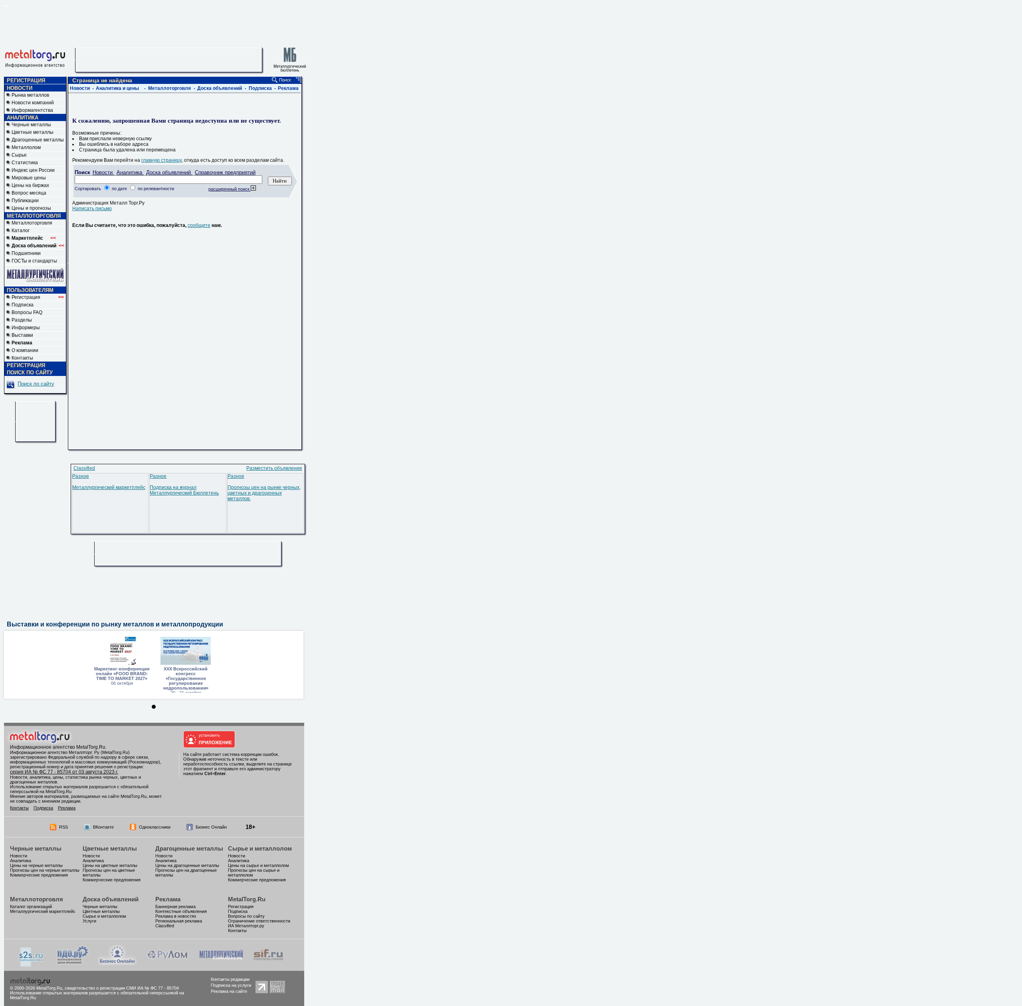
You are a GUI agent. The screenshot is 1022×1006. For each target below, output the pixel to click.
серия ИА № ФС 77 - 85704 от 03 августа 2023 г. (64, 772)
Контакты (22, 358)
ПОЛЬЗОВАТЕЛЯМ (30, 290)
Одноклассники (154, 827)
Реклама (288, 88)
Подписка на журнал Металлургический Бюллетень (184, 490)
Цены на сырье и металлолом (258, 865)
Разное (80, 476)
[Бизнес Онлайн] (117, 963)
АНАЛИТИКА (22, 118)
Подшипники (26, 253)
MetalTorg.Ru (246, 899)
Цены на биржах (30, 185)
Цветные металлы (32, 132)
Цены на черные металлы (36, 865)
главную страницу (161, 160)
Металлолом (26, 147)
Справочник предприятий (225, 172)
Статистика (25, 162)
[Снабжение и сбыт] (32, 965)
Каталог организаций (31, 906)
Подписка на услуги (231, 985)
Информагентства (32, 110)
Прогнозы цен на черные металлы (44, 870)
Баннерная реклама (175, 906)
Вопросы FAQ (27, 312)
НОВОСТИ (19, 88)
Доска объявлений (219, 88)
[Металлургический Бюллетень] (221, 963)
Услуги (89, 921)
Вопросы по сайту (246, 916)
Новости (80, 88)
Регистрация (38, 297)
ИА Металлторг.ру (246, 925)
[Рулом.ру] (167, 963)
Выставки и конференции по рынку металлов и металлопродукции (115, 624)
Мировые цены (29, 178)
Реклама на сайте (229, 991)
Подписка (23, 305)
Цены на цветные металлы (110, 865)
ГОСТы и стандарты (34, 261)
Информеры (26, 327)
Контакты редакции (230, 979)
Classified (84, 468)
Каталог (21, 230)
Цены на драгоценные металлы (187, 865)
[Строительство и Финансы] (268, 963)
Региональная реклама (178, 921)
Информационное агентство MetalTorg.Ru (57, 747)
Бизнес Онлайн (211, 827)
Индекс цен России (33, 170)
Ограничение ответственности (259, 921)
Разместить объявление (274, 468)
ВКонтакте (103, 827)
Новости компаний (33, 102)
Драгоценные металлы (38, 140)
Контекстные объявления (181, 911)
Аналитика (130, 172)
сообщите (199, 225)
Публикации (25, 200)
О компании (25, 350)
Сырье (19, 155)
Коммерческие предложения (39, 875)
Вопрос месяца (29, 193)
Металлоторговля (32, 223)
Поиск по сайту (36, 384)
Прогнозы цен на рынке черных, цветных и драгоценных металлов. (264, 493)
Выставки (22, 335)
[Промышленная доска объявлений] (72, 964)
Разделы (22, 320)
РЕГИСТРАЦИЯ (26, 81)
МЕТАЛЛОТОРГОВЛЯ (34, 216)
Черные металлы (31, 124)
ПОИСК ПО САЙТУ (30, 373)
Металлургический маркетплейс (108, 487)
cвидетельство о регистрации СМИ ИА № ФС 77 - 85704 (122, 988)
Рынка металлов (30, 95)
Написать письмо (92, 208)
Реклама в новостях (175, 916)
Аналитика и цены (117, 88)
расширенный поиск (229, 189)
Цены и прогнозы (31, 208)
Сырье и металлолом (260, 848)
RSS (63, 827)
